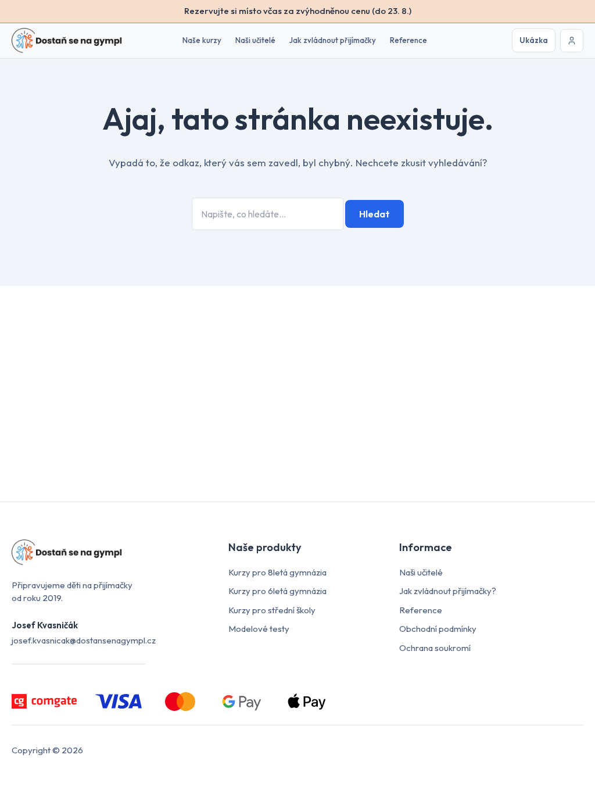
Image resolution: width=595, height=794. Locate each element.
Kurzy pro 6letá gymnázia (277, 590)
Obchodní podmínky (437, 628)
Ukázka (533, 40)
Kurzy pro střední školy (272, 610)
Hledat (374, 214)
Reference (408, 40)
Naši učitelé (255, 40)
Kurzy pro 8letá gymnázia (277, 572)
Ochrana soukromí (435, 647)
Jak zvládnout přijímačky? (447, 590)
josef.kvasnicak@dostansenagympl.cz (84, 640)
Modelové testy (258, 628)
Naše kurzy (201, 40)
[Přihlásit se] (571, 40)
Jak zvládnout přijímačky (332, 40)
